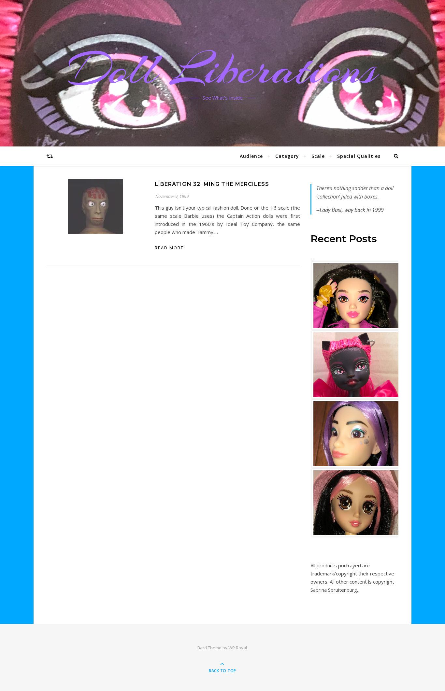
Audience (251, 156)
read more (169, 248)
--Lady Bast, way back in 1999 (350, 210)
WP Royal (237, 648)
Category (287, 156)
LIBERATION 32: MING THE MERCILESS (212, 184)
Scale (318, 156)
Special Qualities (358, 156)
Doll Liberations (222, 69)
